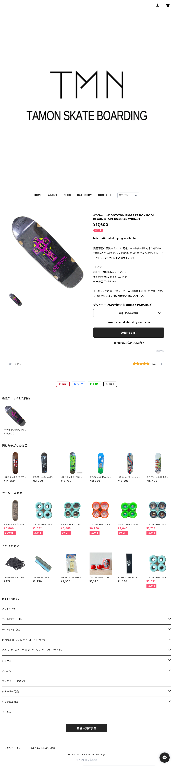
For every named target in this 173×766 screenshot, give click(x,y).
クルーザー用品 (10, 691)
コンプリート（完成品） (14, 681)
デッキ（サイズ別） (11, 629)
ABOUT (52, 195)
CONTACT (104, 195)
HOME (38, 195)
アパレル (6, 670)
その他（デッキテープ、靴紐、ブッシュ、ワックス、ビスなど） (32, 650)
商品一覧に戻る (86, 728)
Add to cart (129, 332)
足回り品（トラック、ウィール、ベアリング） (24, 639)
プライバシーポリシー (15, 747)
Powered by (83, 760)
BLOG (67, 195)
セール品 (7, 712)
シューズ (6, 660)
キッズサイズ (9, 609)
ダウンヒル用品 (10, 701)
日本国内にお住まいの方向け (129, 342)
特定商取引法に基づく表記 (42, 747)
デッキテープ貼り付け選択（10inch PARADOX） (123, 305)
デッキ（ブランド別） (12, 619)
